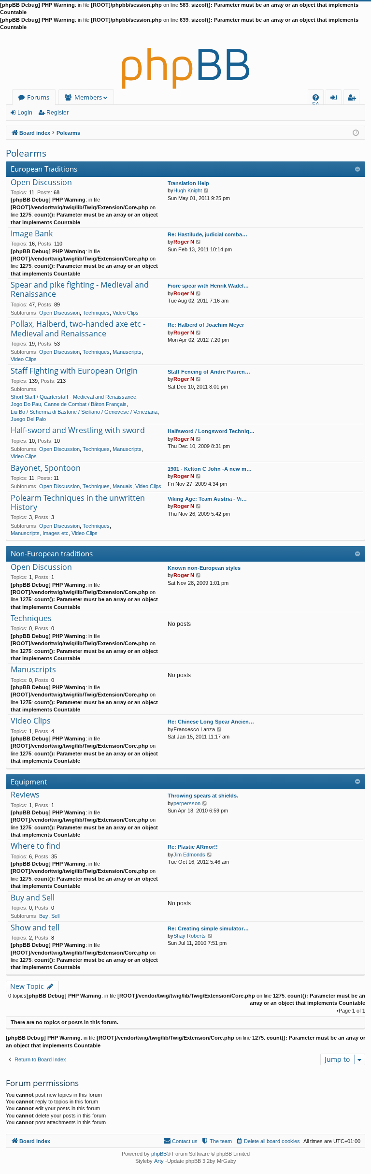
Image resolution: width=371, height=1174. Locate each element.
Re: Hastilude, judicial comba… (207, 234)
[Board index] (185, 60)
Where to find (35, 846)
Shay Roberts (189, 936)
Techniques (96, 313)
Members (88, 97)
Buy (43, 916)
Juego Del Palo (28, 419)
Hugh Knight (187, 190)
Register (57, 112)
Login (24, 112)
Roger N (183, 242)
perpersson (186, 803)
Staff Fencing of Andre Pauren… (209, 372)
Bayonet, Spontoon (46, 468)
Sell (55, 916)
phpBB (159, 1154)
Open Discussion (41, 183)
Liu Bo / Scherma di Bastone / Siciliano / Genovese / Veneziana (84, 412)
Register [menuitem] (353, 99)
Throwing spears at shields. (203, 795)
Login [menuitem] (335, 99)
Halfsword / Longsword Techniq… (211, 431)
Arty (159, 1161)
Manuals (122, 486)
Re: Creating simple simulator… (208, 928)
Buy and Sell (33, 898)
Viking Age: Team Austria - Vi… (207, 499)
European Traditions (44, 169)
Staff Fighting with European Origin (74, 371)
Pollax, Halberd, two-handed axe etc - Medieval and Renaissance (78, 328)
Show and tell (35, 928)
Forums (38, 97)
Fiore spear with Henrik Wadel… (208, 286)
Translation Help (188, 183)
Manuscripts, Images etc (40, 533)
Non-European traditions (52, 553)
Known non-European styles (204, 568)
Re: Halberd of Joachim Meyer (206, 325)
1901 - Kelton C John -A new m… (210, 469)
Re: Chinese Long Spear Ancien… (211, 722)
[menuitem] (315, 97)
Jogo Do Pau (26, 404)
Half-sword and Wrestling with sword (78, 430)
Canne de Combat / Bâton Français (85, 404)
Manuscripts (127, 352)
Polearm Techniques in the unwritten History (78, 502)
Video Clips (126, 313)
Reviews (25, 795)
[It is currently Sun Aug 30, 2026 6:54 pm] (356, 132)
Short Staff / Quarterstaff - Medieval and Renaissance (73, 397)
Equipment (29, 781)
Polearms (26, 153)
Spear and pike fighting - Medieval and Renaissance (80, 289)
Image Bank (32, 234)
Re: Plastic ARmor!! (193, 847)
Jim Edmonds (189, 854)
